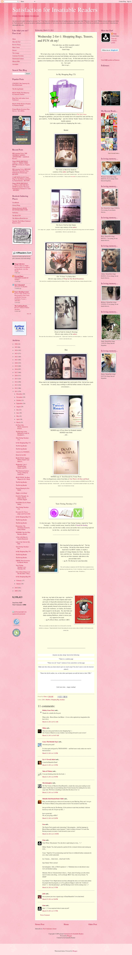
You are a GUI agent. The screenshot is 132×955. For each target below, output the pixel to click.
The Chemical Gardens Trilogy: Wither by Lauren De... (22, 472)
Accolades (15, 64)
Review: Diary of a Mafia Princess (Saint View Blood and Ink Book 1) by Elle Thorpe (22, 268)
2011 (43, 700)
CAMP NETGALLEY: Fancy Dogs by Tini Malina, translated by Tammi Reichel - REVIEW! (21, 179)
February (19, 580)
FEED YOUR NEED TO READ (26, 16)
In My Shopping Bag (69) (23, 577)
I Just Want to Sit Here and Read (79, 479)
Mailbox (48, 700)
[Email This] (59, 697)
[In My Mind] (107, 131)
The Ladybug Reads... (21, 306)
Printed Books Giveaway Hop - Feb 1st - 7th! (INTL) (21, 110)
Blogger (69, 936)
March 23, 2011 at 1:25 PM (50, 765)
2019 (16, 366)
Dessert (14, 50)
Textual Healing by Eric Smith (22, 489)
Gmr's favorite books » (114, 153)
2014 (16, 382)
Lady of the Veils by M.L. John (23, 543)
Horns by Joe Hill (21, 455)
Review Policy (16, 45)
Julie (43, 894)
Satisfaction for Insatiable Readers (54, 9)
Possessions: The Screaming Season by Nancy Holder (23, 527)
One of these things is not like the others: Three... (23, 573)
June (17, 413)
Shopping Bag (55, 700)
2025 (16, 347)
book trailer (73, 176)
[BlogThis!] (61, 697)
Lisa (43, 824)
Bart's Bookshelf (20, 285)
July (17, 410)
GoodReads (15, 202)
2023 (16, 353)
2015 (16, 379)
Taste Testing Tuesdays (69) (22, 547)
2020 (16, 363)
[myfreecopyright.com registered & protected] (21, 614)
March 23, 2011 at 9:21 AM (50, 722)
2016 (16, 375)
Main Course (16, 47)
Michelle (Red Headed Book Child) (53, 799)
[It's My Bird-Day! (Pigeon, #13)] (111, 143)
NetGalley (15, 213)
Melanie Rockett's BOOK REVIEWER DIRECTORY (20, 209)
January (18, 584)
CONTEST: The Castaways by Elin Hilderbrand (20, 84)
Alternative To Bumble (21, 287)
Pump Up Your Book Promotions (73, 279)
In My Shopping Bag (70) (23, 551)
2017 (16, 372)
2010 (16, 588)
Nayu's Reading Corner (22, 292)
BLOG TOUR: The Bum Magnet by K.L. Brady (23, 478)
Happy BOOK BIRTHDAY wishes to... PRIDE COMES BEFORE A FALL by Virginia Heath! (21, 163)
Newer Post (39, 924)
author (64, 172)
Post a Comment (45, 915)
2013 (16, 385)
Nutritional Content (18, 59)
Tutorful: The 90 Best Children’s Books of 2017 (21, 222)
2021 (16, 360)
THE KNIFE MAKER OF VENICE (21, 279)
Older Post (92, 924)
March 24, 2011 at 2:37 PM (50, 887)
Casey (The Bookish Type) (50, 742)
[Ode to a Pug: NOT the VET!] (103, 143)
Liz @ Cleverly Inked (48, 759)
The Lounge (15, 53)
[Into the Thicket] (107, 136)
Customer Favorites (18, 56)
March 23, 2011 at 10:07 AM (50, 735)
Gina (43, 840)
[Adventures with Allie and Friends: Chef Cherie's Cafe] (107, 144)
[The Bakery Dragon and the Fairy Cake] (103, 150)
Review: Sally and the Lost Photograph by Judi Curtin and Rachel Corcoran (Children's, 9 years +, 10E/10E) (22, 297)
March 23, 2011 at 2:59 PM (50, 777)
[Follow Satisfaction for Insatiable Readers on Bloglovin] (110, 51)
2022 (16, 357)
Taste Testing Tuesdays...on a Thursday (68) (21, 567)
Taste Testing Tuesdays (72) (22, 439)
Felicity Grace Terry (48, 710)
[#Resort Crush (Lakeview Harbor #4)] (111, 118)
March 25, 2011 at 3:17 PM (50, 911)
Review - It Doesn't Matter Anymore (22, 308)
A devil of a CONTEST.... (23, 452)
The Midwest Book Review (20, 218)
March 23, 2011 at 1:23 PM (50, 753)
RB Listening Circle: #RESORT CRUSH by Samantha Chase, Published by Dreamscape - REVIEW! (21, 171)
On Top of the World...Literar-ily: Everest (22, 426)
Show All (29, 313)
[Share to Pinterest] (66, 697)
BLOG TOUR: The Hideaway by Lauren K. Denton (20, 93)
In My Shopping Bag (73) (23, 443)
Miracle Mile (16, 61)
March (18, 422)
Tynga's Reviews (20, 264)
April (18, 419)
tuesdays (62, 700)
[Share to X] (62, 697)
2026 (16, 344)
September (19, 403)
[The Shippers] (115, 124)
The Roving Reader (17, 89)
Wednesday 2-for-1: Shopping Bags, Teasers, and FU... (21, 466)
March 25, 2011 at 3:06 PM (50, 899)
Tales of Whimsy (47, 771)
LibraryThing (16, 205)
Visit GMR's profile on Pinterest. (110, 60)
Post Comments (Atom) (50, 929)
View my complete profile (114, 41)
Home (66, 924)
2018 (16, 369)
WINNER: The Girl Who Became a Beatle (23, 533)
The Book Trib (16, 215)
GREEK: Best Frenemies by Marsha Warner (23, 561)
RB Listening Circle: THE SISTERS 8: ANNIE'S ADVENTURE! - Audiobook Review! (20, 155)
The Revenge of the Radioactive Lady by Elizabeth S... (22, 433)
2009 (16, 591)
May (17, 416)
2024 (16, 350)
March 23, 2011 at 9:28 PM (50, 818)
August (18, 407)
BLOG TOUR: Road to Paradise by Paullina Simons (21, 104)
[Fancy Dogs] (107, 119)
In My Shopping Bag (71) (23, 517)
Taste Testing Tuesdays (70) (22, 508)
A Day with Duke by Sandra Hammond (22, 538)
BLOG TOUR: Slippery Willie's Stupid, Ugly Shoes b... (22, 459)
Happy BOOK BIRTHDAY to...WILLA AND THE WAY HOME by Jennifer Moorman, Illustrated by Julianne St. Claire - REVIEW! (21, 186)
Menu (14, 39)
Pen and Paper (19, 276)
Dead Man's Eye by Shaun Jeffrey (23, 503)
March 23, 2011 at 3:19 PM (50, 792)
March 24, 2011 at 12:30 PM (50, 834)
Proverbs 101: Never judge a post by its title (23, 513)
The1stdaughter (47, 783)
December (19, 394)
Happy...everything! (21, 493)
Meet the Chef (16, 42)
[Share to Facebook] (64, 697)
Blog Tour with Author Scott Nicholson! (20, 99)
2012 (16, 388)
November (19, 397)
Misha (44, 728)
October (18, 400)
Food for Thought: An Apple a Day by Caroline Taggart (22, 497)
